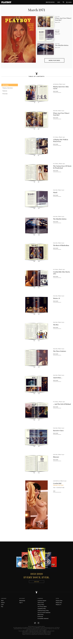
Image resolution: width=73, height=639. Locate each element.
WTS (24, 630)
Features (4, 91)
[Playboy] (6, 2)
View (54, 491)
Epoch (26, 630)
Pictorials (4, 93)
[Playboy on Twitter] (35, 623)
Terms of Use (41, 602)
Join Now (36, 581)
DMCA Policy (41, 614)
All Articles (5, 85)
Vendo (44, 630)
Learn (2, 604)
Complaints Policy (42, 608)
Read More (57, 91)
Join (58, 2)
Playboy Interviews (7, 88)
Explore (3, 602)
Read (2, 600)
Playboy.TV (58, 604)
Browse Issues (50, 2)
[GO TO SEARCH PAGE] (63, 2)
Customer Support (42, 600)
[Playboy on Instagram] (38, 623)
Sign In (21, 602)
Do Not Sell (40, 616)
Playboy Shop (59, 600)
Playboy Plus (59, 602)
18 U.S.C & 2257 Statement (44, 612)
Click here (37, 627)
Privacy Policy (41, 604)
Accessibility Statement (43, 618)
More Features (54, 60)
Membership (22, 600)
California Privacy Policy (43, 610)
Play (2, 606)
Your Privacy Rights (42, 606)
